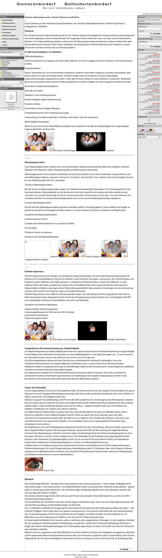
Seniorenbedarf (8, 20)
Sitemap (4, 71)
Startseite (3, 14)
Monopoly (144, 59)
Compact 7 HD (145, 82)
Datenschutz (5, 61)
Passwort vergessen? (155, 36)
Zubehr (5, 45)
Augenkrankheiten (19, 14)
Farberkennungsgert (147, 94)
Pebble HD (144, 102)
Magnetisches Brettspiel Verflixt (150, 109)
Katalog (10, 14)
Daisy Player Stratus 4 (147, 71)
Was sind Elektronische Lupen (11, 75)
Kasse (160, 14)
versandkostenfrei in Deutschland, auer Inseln (11, 108)
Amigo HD (144, 76)
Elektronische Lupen (9, 26)
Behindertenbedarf (9, 23)
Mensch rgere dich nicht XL (149, 53)
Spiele (5, 42)
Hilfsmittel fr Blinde (9, 35)
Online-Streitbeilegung (8, 76)
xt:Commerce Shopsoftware (89, 555)
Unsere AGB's (6, 63)
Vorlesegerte (7, 32)
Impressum (5, 64)
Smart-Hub (11, 104)
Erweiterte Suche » (6, 86)
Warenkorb (153, 14)
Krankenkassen (6, 72)
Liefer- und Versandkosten (9, 60)
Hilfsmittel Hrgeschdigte (11, 39)
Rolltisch (143, 65)
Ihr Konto (146, 14)
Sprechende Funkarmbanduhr (150, 88)
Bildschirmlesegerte (9, 29)
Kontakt (4, 66)
